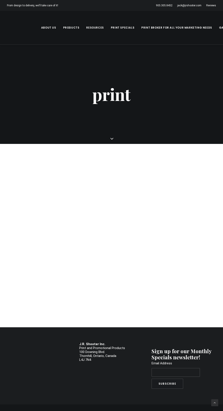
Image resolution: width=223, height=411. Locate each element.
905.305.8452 (164, 5)
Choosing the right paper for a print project (69, 170)
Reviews (211, 5)
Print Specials (122, 27)
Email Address (162, 363)
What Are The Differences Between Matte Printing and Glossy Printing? (103, 276)
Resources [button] (95, 27)
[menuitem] (165, 5)
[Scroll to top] (214, 402)
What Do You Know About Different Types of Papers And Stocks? (94, 223)
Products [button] (71, 27)
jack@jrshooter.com (189, 5)
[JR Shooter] (22, 28)
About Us (48, 27)
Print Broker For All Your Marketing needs (176, 27)
